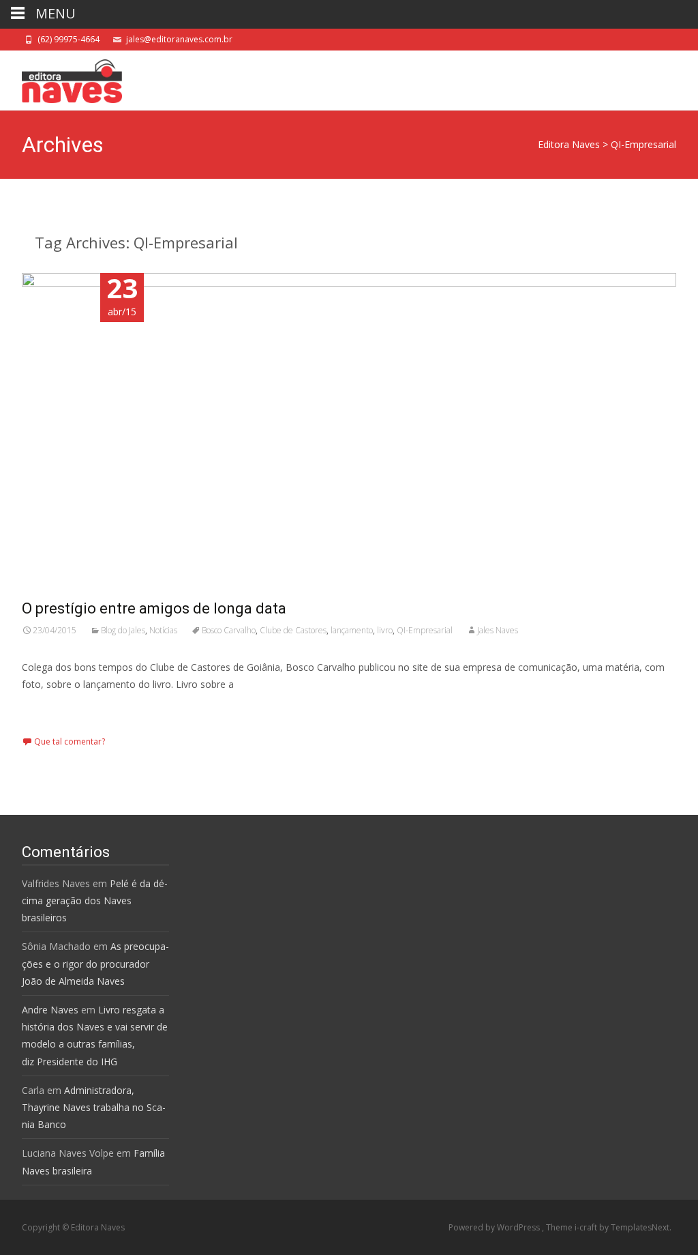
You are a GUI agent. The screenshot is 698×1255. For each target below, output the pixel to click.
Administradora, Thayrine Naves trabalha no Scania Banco (94, 1107)
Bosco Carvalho (229, 630)
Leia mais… (49, 709)
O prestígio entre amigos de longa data (154, 608)
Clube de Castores (293, 630)
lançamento (352, 630)
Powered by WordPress (495, 1227)
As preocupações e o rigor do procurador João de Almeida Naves (95, 963)
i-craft (587, 1227)
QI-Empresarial (425, 630)
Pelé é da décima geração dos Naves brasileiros (95, 900)
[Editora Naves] (61, 78)
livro (385, 630)
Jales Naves (497, 630)
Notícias (163, 630)
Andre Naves (50, 1009)
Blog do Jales (123, 630)
